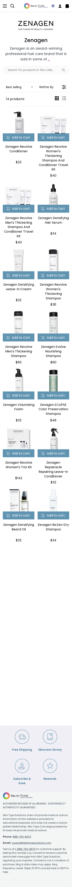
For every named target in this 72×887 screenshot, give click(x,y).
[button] (19, 87)
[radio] (57, 99)
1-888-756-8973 (25, 849)
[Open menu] (3, 6)
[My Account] (58, 6)
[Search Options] (65, 70)
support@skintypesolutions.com (31, 843)
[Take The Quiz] (51, 6)
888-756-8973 (22, 836)
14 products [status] (15, 99)
